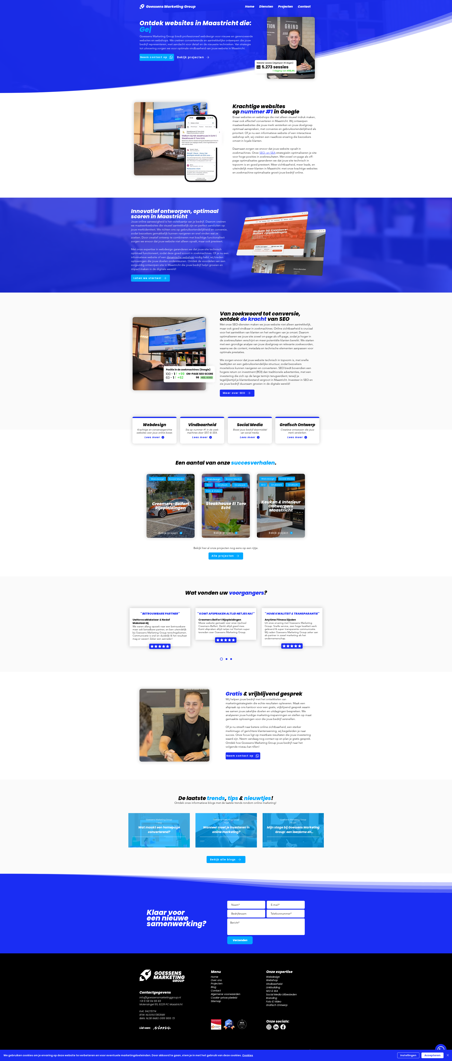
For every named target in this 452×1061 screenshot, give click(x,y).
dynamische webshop (180, 257)
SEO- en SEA (267, 152)
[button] (266, 6)
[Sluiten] (448, 1055)
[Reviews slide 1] (221, 659)
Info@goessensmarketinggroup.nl (160, 997)
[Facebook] (283, 1027)
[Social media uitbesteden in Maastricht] (276, 1027)
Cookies (247, 1055)
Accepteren (432, 1055)
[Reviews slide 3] (231, 659)
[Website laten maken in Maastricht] (269, 1027)
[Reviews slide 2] (226, 659)
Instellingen (408, 1055)
